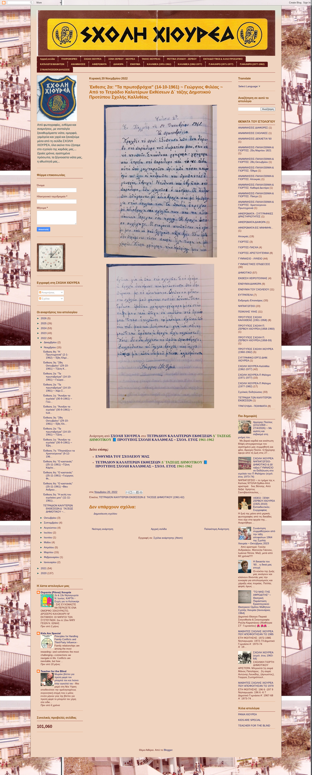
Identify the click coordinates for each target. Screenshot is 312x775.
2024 (44, 328)
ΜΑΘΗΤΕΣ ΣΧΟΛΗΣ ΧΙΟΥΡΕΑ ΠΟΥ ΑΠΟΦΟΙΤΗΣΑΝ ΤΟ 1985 (256, 633)
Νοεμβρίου (50, 347)
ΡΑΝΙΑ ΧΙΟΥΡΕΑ (247, 714)
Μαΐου (48, 542)
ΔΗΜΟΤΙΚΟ (245, 272)
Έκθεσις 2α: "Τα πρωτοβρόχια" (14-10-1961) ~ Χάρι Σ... (57, 387)
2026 (44, 318)
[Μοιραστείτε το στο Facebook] (137, 492)
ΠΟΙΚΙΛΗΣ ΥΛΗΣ (247, 311)
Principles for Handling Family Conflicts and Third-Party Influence (66, 639)
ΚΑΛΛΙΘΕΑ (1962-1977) (190, 64)
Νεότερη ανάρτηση (102, 528)
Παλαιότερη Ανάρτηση (216, 528)
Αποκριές (243, 236)
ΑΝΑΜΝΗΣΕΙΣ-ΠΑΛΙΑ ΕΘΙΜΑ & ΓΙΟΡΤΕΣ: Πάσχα (256, 195)
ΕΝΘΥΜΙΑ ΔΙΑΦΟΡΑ (249, 283)
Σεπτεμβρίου (51, 522)
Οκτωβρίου (50, 517)
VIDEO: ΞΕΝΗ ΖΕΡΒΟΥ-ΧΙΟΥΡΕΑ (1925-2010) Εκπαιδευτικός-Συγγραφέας (264, 503)
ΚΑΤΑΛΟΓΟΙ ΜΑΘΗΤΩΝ (52, 64)
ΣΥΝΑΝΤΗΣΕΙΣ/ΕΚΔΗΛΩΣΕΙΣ (55, 69)
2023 (44, 333)
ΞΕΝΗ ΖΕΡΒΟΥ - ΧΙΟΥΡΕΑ (121, 59)
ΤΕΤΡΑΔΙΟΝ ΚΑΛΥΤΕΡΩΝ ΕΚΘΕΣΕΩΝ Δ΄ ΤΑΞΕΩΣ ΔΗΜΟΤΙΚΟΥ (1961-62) (141, 497)
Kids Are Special (51, 633)
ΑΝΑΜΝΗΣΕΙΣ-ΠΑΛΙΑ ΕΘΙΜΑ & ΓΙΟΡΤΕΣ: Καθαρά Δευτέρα (256, 186)
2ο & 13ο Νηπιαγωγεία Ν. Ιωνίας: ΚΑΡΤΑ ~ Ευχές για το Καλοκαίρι (67, 598)
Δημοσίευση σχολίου (105, 513)
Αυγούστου (50, 527)
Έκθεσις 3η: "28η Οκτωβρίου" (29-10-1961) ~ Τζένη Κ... (56, 365)
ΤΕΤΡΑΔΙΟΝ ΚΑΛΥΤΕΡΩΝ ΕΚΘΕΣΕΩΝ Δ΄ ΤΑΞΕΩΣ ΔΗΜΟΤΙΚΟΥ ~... (58, 508)
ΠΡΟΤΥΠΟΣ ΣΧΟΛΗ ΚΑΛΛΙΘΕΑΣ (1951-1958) (252, 319)
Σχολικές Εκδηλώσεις (250, 391)
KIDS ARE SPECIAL (249, 719)
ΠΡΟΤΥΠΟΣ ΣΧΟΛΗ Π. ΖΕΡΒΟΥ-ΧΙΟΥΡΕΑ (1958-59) (255, 339)
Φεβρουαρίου (52, 557)
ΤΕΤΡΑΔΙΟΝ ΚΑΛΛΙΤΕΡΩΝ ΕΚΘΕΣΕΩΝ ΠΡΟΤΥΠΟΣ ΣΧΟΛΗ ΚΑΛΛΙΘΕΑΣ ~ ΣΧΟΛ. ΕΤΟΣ (160, 438)
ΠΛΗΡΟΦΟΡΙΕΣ (69, 59)
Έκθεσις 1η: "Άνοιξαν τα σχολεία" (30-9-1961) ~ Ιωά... (57, 409)
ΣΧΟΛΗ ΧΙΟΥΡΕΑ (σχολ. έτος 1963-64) (263, 655)
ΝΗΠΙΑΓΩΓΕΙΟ (246, 306)
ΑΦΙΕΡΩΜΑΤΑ (99, 64)
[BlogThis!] (131, 492)
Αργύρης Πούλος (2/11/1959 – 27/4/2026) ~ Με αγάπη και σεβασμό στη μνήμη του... (255, 430)
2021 (44, 568)
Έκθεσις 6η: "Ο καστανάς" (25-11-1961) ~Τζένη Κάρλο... (58, 464)
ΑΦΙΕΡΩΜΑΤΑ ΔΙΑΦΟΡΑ (252, 222)
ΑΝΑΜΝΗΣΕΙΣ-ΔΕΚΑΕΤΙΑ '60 (255, 138)
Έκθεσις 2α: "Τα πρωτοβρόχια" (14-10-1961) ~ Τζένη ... (57, 431)
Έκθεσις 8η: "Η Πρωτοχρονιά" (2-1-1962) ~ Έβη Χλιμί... (56, 354)
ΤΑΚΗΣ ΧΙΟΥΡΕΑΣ (151, 59)
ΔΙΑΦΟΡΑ (118, 64)
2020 (44, 573)
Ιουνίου (48, 537)
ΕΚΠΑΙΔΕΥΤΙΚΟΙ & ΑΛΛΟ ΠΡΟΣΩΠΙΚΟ (222, 59)
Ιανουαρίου (50, 562)
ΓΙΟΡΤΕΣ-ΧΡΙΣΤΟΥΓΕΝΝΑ (253, 252)
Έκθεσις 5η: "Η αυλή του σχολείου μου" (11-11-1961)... (57, 497)
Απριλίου (49, 547)
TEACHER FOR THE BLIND (254, 725)
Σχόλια (45, 298)
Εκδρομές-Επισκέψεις (250, 300)
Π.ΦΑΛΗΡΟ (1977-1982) (252, 64)
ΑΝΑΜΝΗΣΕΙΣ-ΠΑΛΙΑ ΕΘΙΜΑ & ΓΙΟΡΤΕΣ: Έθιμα (256, 169)
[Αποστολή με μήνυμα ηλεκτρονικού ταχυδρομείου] (127, 492)
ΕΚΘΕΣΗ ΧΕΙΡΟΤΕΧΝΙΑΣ (252, 278)
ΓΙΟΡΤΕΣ (243, 241)
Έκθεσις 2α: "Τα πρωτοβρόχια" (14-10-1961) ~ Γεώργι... (57, 376)
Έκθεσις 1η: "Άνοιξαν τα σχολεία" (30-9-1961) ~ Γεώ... (57, 398)
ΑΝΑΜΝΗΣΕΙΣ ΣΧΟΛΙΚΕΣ (253, 133)
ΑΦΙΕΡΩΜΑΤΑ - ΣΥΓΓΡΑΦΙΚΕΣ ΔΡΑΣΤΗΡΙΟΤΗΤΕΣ (255, 215)
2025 (44, 323)
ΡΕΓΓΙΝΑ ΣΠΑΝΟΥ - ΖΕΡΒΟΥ (182, 59)
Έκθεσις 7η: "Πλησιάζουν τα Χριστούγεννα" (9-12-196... (59, 453)
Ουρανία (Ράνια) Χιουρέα (56, 592)
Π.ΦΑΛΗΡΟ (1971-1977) (221, 64)
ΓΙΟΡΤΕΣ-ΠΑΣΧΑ (248, 247)
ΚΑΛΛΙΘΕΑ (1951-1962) (159, 64)
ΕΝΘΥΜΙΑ (135, 64)
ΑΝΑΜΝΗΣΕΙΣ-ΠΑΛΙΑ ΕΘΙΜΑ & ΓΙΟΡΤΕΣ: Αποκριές (256, 178)
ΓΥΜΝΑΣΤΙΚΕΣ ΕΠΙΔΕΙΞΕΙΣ (254, 264)
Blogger (168, 749)
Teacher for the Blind (53, 671)
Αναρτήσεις (48, 292)
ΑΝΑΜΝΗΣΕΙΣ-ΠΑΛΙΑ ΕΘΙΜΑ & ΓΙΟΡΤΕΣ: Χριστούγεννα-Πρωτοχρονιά (256, 204)
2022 (44, 338)
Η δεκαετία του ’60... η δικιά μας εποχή (262, 564)
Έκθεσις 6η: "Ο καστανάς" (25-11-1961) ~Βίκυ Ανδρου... (58, 486)
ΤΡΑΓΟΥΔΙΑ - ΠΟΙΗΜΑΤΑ (252, 406)
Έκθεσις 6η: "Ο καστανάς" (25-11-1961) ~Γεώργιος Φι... (58, 475)
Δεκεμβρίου (50, 342)
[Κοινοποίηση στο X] (134, 492)
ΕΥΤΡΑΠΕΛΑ (245, 294)
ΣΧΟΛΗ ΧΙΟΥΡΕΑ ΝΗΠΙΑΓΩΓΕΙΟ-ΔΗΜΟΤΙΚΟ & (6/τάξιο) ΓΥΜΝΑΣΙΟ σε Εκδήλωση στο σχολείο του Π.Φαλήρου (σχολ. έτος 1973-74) (256, 467)
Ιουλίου (48, 532)
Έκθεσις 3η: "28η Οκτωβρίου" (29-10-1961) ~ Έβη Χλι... (56, 420)
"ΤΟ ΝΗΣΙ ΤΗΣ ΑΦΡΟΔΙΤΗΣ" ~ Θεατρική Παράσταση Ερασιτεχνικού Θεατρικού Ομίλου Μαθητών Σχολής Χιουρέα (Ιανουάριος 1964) (254, 602)
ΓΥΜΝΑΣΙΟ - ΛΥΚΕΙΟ (250, 258)
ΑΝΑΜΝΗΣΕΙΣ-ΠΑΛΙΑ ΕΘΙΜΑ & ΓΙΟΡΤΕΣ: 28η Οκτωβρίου (256, 160)
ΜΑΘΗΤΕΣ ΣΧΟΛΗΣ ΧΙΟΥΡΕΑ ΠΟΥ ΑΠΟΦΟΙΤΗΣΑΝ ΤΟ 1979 (256, 684)
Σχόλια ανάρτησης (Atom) (168, 537)
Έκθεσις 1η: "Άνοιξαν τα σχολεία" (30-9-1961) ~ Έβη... (57, 442)
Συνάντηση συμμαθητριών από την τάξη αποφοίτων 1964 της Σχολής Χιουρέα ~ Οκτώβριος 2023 (256, 536)
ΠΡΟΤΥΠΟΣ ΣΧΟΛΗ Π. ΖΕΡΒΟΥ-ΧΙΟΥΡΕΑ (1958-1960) (256, 327)
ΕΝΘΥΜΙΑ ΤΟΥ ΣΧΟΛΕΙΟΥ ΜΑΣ (123, 456)
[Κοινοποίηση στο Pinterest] (141, 492)
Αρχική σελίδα (47, 59)
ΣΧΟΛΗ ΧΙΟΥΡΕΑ (92, 59)
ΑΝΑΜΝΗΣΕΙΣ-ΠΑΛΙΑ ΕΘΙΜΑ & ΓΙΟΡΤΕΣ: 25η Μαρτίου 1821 (256, 149)
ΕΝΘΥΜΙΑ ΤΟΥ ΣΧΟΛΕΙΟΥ (253, 289)
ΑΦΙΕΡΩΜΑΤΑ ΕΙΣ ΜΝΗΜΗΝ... (255, 227)
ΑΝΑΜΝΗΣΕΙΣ (78, 64)
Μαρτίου (49, 552)
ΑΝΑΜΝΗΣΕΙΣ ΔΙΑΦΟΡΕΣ (253, 127)
